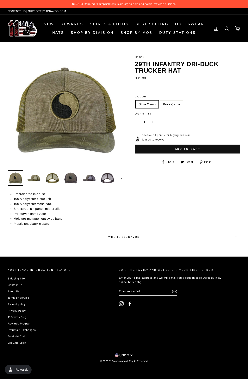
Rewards (72, 24)
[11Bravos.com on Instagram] (121, 303)
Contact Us (15, 285)
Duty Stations (177, 33)
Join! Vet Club (17, 336)
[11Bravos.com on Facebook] (129, 303)
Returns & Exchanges (22, 330)
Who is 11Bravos (124, 237)
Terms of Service (18, 297)
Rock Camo (171, 104)
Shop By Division (92, 33)
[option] (124, 4)
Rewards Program (19, 323)
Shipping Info (16, 278)
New (49, 24)
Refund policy (16, 304)
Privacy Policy (17, 310)
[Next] (119, 178)
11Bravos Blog (17, 317)
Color (141, 96)
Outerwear (189, 24)
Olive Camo (147, 104)
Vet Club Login (17, 342)
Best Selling (152, 24)
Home (138, 57)
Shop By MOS (137, 33)
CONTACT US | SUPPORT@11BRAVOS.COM (37, 11)
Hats (58, 33)
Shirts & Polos (109, 24)
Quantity (143, 113)
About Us (14, 291)
